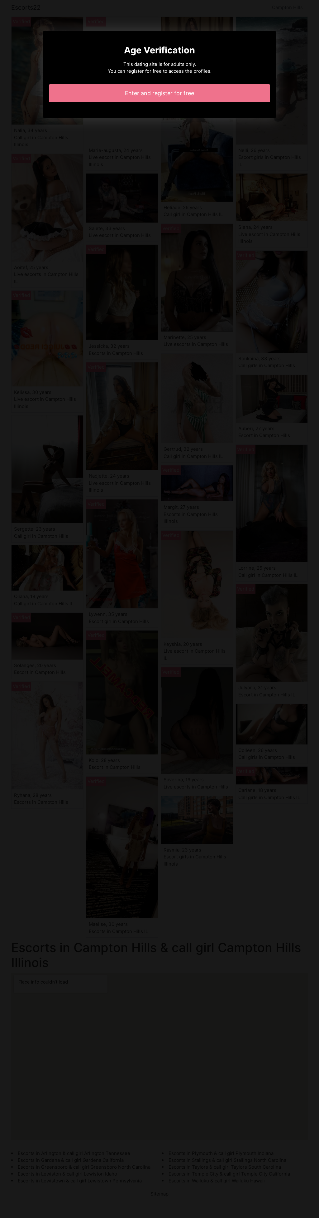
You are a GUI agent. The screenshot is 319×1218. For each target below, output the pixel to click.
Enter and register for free (159, 93)
